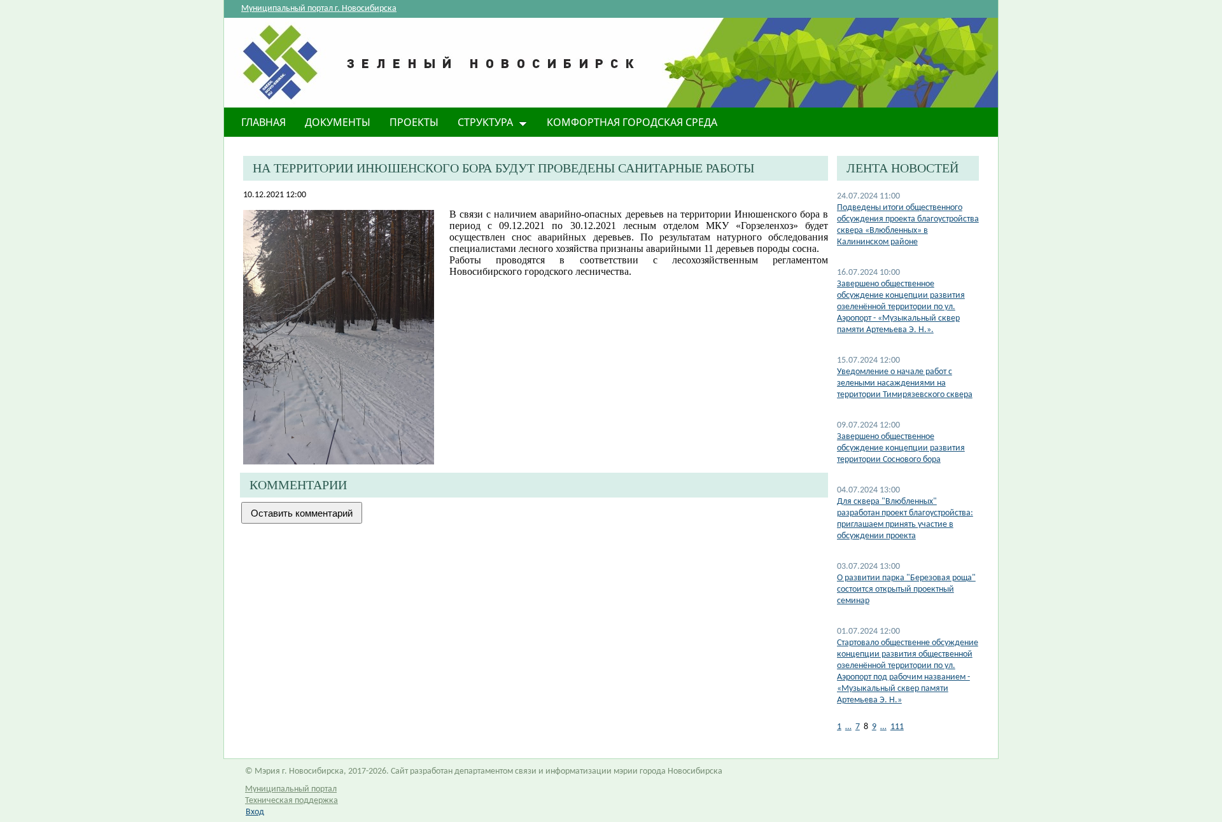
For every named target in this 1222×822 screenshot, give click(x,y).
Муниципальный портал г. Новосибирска (319, 8)
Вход (255, 812)
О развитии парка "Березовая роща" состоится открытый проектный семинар (906, 589)
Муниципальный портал (291, 789)
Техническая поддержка (291, 800)
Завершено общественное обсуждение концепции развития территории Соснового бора (901, 448)
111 (897, 727)
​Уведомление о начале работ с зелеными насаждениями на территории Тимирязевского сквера (905, 383)
